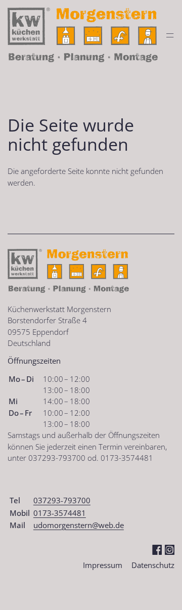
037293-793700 (61, 500)
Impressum (102, 565)
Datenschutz (152, 565)
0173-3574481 (59, 513)
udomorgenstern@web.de (78, 525)
